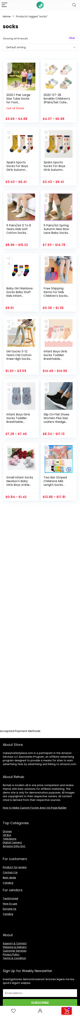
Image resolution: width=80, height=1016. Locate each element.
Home (7, 16)
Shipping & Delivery (15, 947)
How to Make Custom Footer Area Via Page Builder (35, 808)
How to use (10, 903)
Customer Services (14, 951)
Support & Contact (15, 943)
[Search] (74, 5)
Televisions (9, 839)
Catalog (8, 883)
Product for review (15, 867)
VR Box (7, 835)
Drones (7, 831)
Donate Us (9, 909)
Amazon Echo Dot (14, 846)
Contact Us (10, 872)
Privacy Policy (11, 954)
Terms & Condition (14, 958)
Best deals (9, 877)
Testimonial (10, 898)
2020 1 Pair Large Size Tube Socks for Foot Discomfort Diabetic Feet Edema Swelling (18, 104)
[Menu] (4, 5)
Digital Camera (12, 842)
